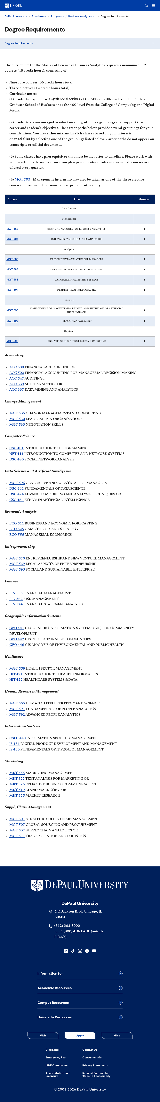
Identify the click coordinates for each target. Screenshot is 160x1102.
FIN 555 (16, 593)
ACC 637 (16, 390)
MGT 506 (12, 259)
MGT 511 (17, 836)
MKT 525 (17, 796)
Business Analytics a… (82, 16)
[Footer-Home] (80, 886)
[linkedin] (66, 951)
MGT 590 (12, 310)
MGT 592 (17, 715)
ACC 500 (16, 367)
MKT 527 (17, 779)
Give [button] (117, 1035)
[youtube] (94, 951)
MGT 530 (17, 419)
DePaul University (16, 16)
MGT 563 (17, 425)
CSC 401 (16, 448)
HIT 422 (16, 680)
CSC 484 (16, 500)
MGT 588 (12, 279)
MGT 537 (17, 830)
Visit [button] (43, 1035)
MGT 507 (17, 825)
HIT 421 (16, 674)
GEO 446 (16, 645)
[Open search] (146, 5)
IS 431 (14, 744)
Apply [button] (80, 1035)
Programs (57, 16)
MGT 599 (12, 341)
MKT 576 (17, 784)
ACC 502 (16, 373)
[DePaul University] (35, 5)
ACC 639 (16, 384)
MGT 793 (22, 179)
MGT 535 (17, 413)
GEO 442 (16, 639)
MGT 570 (17, 558)
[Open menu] (153, 5)
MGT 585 (12, 239)
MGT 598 (12, 321)
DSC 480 (16, 459)
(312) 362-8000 (67, 926)
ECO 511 (16, 523)
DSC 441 (16, 489)
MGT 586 (12, 269)
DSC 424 (16, 494)
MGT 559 (17, 669)
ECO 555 (16, 535)
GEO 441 (16, 628)
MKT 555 (17, 773)
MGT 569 (17, 564)
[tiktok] (73, 951)
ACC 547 (16, 378)
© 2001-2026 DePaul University (80, 1089)
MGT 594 (12, 289)
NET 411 (16, 454)
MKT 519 (17, 790)
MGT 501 (17, 819)
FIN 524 (16, 604)
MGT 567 (12, 229)
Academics (39, 16)
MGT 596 (17, 483)
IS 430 (14, 749)
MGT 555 (17, 703)
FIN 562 (16, 599)
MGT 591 (17, 709)
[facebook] (87, 951)
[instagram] (80, 951)
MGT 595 (17, 570)
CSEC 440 (17, 738)
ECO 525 (16, 529)
